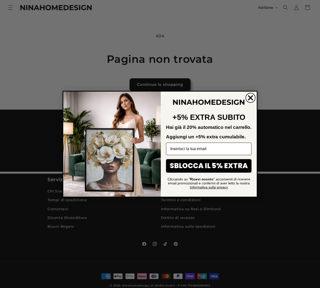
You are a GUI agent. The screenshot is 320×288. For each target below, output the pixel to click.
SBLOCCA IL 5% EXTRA (209, 166)
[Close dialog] (251, 98)
